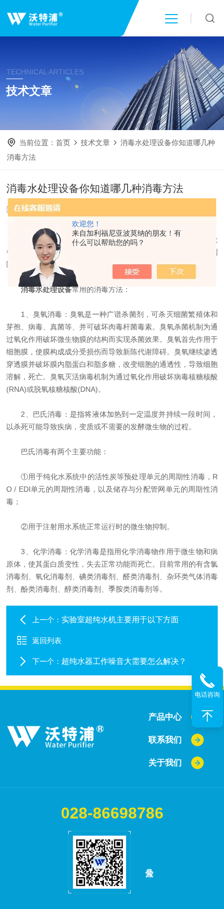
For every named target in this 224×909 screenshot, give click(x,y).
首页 (63, 142)
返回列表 (46, 640)
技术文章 (95, 142)
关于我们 (165, 762)
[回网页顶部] (207, 716)
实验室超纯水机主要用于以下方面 (120, 619)
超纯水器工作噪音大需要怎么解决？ (123, 661)
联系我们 (165, 739)
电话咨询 (207, 694)
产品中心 (165, 716)
